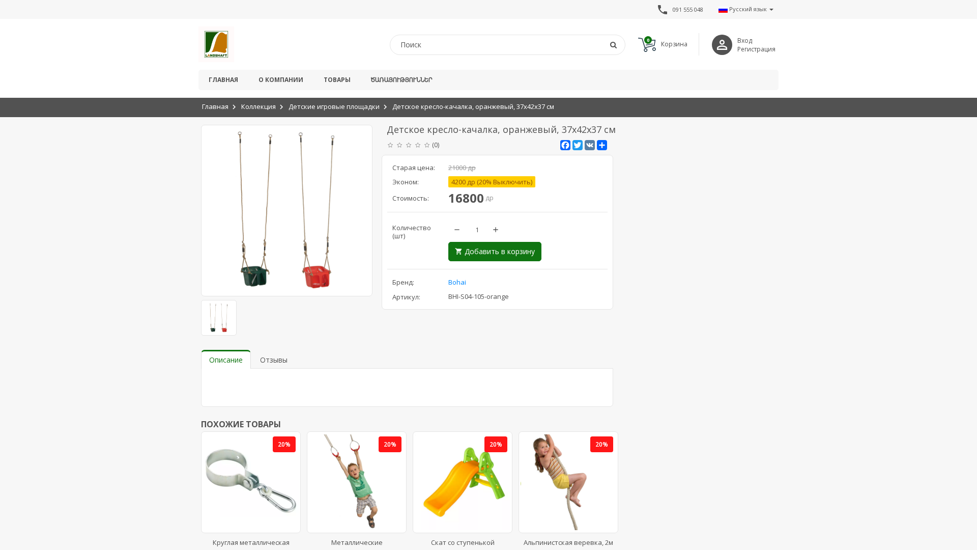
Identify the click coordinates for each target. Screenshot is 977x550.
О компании (280, 79)
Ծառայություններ (401, 79)
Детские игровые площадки (334, 106)
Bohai (457, 282)
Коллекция (258, 106)
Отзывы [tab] (274, 360)
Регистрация (756, 49)
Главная (223, 79)
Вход (744, 40)
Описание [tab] (226, 360)
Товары (337, 79)
